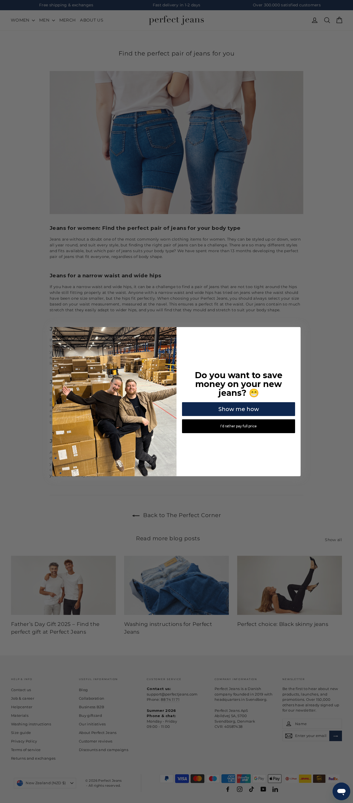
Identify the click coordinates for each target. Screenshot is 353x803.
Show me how (238, 409)
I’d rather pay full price (238, 426)
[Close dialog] (295, 332)
